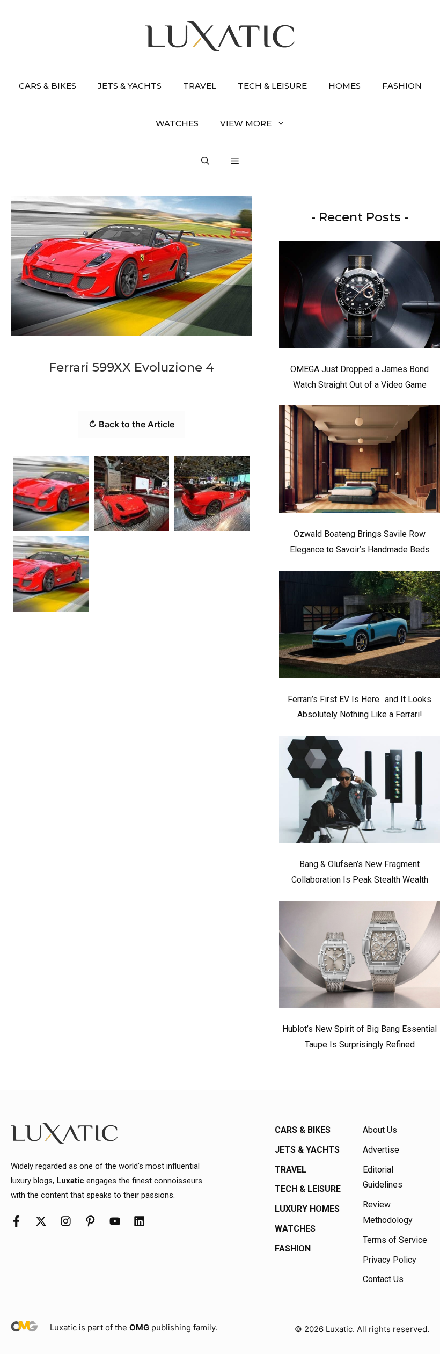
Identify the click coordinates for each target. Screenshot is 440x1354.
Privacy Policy (389, 1260)
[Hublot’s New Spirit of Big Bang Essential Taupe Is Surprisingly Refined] (359, 957)
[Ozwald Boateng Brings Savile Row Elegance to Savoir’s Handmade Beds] (359, 461)
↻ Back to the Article (131, 424)
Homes (344, 86)
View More (246, 123)
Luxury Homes (307, 1209)
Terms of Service (395, 1240)
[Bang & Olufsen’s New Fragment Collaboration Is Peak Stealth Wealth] (359, 792)
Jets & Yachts (130, 86)
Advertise (381, 1150)
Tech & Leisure (272, 86)
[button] (205, 161)
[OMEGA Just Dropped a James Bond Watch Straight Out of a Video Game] (359, 297)
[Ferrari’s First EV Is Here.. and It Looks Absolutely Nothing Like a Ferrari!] (359, 627)
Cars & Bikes (47, 86)
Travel (199, 86)
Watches (177, 123)
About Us (380, 1130)
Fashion (402, 86)
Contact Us (383, 1279)
